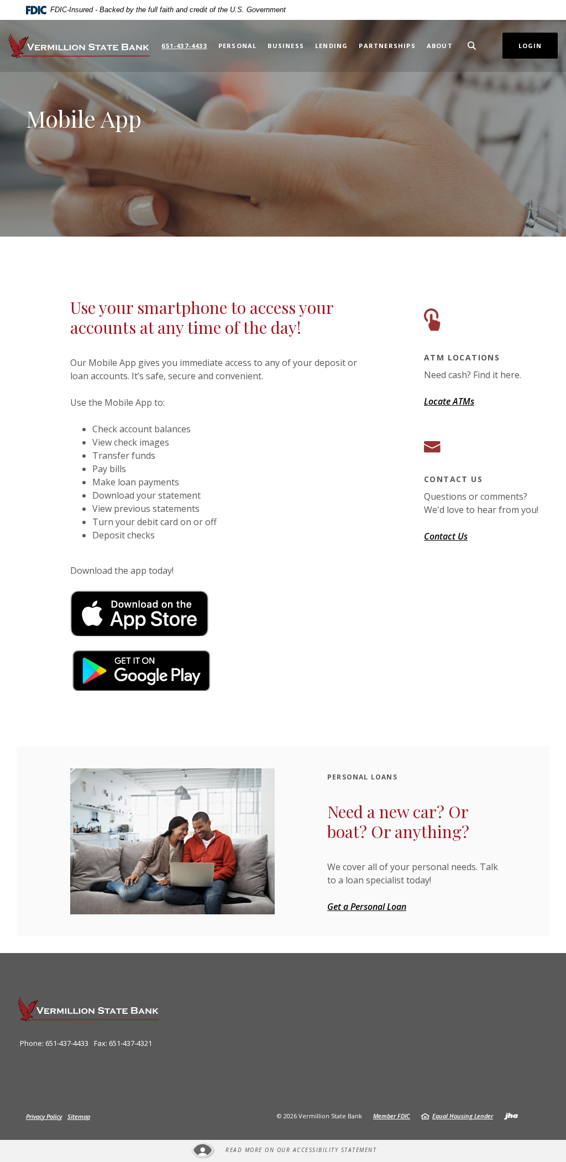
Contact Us (446, 536)
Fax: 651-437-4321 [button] (123, 1043)
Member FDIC (391, 1116)
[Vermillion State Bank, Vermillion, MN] (79, 46)
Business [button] (286, 45)
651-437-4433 (184, 45)
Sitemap (78, 1116)
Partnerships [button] (387, 45)
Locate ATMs (449, 401)
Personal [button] (237, 45)
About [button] (440, 45)
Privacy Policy (44, 1116)
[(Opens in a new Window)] (139, 612)
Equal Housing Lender (462, 1116)
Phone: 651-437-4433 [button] (54, 1043)
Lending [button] (331, 45)
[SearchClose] (472, 45)
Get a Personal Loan (366, 907)
